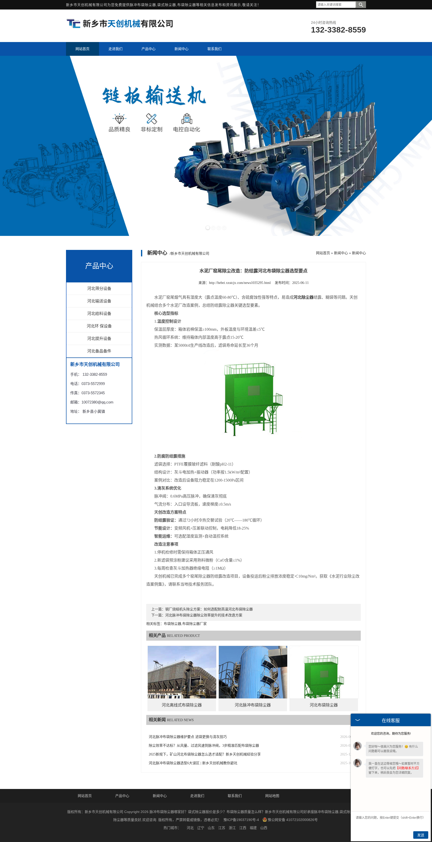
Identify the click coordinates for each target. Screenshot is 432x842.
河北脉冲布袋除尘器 (253, 705)
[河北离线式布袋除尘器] (182, 680)
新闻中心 (341, 253)
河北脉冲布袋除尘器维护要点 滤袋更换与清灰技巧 (188, 737)
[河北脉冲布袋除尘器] (253, 680)
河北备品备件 (99, 351)
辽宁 (200, 828)
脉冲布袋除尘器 (143, 5)
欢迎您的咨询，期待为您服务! (391, 733)
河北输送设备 (99, 301)
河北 (190, 828)
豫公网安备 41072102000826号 (293, 820)
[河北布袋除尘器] (324, 680)
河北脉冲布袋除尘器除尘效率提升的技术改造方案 (203, 615)
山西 (263, 828)
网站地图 (272, 796)
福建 (253, 828)
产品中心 (122, 796)
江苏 (221, 828)
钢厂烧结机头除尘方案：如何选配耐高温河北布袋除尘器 (209, 609)
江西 (242, 828)
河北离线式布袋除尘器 (182, 705)
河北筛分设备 (99, 288)
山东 (211, 828)
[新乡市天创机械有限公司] (120, 29)
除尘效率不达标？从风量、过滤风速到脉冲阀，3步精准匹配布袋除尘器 (204, 745)
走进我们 (197, 796)
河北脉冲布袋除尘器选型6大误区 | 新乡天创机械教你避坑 (193, 763)
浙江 (232, 828)
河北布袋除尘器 (324, 705)
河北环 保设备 (99, 326)
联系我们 (235, 796)
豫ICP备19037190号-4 (241, 820)
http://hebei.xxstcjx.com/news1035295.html (240, 283)
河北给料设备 (99, 313)
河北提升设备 (99, 338)
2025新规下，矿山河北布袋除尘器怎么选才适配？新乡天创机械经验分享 (205, 754)
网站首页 (323, 253)
